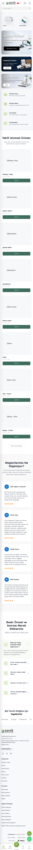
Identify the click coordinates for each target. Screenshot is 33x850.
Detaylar (7, 68)
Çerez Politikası (5, 813)
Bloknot (3, 771)
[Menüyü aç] (3, 3)
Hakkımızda (4, 789)
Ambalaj (3, 778)
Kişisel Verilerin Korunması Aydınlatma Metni (13, 826)
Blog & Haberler (5, 795)
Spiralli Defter (5, 768)
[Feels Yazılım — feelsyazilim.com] (20, 841)
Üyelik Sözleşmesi (6, 807)
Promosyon (4, 781)
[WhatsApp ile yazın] (29, 839)
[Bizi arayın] (29, 833)
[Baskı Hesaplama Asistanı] (16, 844)
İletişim (3, 798)
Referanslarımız (5, 792)
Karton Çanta (5, 774)
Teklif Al (16, 180)
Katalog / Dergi (5, 762)
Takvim (3, 765)
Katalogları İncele (12, 48)
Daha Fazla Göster (16, 446)
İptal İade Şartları (6, 816)
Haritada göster (6, 748)
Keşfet (6, 85)
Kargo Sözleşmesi (6, 819)
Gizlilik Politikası (5, 810)
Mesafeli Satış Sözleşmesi (8, 822)
